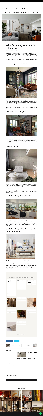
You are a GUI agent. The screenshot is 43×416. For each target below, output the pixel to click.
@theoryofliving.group (21, 388)
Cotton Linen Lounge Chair (30, 281)
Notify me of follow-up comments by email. (11, 375)
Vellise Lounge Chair (30, 282)
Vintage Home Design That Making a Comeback (15, 346)
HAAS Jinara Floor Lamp (20, 298)
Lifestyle (10, 12)
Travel (33, 12)
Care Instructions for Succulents (10, 352)
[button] (40, 413)
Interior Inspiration (16, 12)
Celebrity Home (38, 12)
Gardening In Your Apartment (28, 345)
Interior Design (5, 12)
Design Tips (22, 12)
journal (21, 8)
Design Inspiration (28, 12)
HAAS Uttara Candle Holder (11, 310)
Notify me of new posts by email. (10, 377)
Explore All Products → (21, 334)
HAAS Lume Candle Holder (31, 310)
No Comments (16, 50)
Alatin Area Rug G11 (20, 322)
